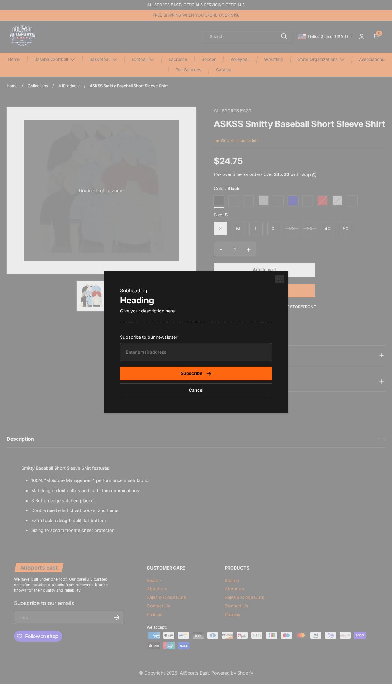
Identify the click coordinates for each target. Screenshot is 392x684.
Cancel (196, 390)
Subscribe (191, 373)
